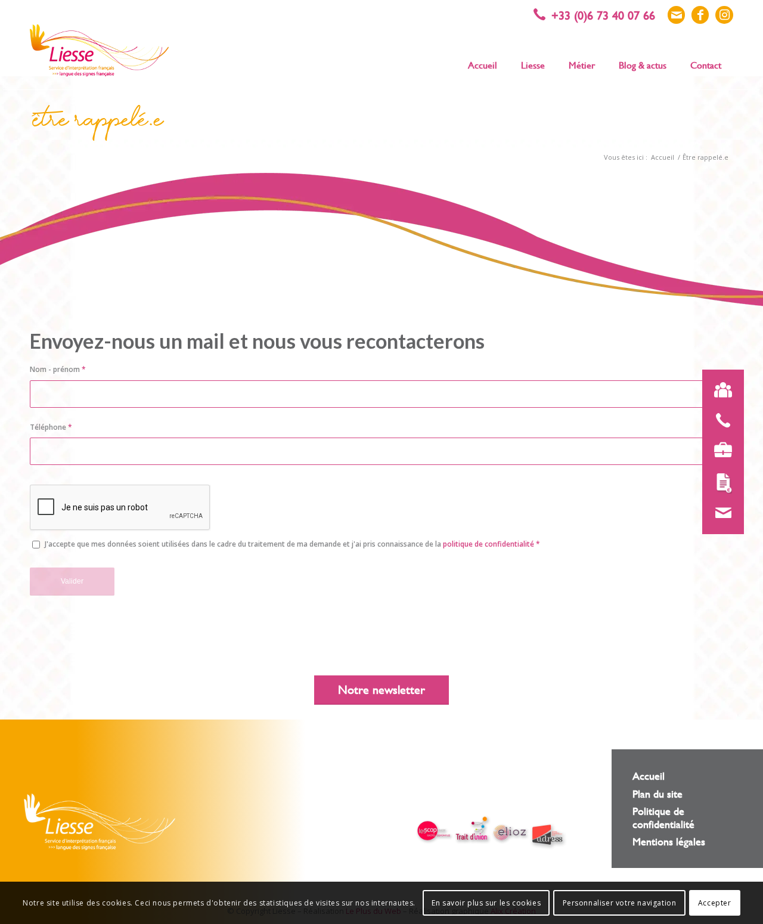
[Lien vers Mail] (676, 15)
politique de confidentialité (488, 544)
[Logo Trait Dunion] (473, 830)
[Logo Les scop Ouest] (434, 832)
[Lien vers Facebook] (700, 15)
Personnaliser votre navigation (620, 903)
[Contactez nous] (723, 513)
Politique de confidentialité (663, 817)
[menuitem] (482, 64)
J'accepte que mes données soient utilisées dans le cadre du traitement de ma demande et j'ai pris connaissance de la (292, 544)
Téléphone (51, 427)
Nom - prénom (58, 369)
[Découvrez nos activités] (723, 450)
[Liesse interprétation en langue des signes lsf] (99, 50)
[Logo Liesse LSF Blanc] (99, 821)
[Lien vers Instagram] (724, 15)
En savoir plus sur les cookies (486, 903)
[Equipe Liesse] (723, 390)
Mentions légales (668, 841)
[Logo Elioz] (510, 834)
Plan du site (657, 794)
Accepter (714, 903)
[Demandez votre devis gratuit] (723, 483)
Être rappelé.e (98, 123)
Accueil (648, 776)
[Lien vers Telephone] (600, 15)
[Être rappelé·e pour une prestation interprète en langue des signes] (723, 420)
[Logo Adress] (548, 837)
